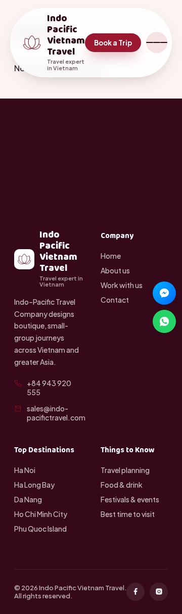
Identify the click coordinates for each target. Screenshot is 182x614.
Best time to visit (128, 513)
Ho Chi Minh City (40, 513)
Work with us (122, 285)
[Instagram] (159, 592)
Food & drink (122, 484)
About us (115, 270)
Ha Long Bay (34, 484)
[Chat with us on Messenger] (164, 293)
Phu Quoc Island (40, 528)
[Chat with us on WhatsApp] (164, 321)
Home (111, 255)
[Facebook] (135, 592)
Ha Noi (24, 470)
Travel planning (125, 470)
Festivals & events (130, 499)
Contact (115, 299)
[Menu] (156, 42)
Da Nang (28, 499)
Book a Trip (113, 42)
